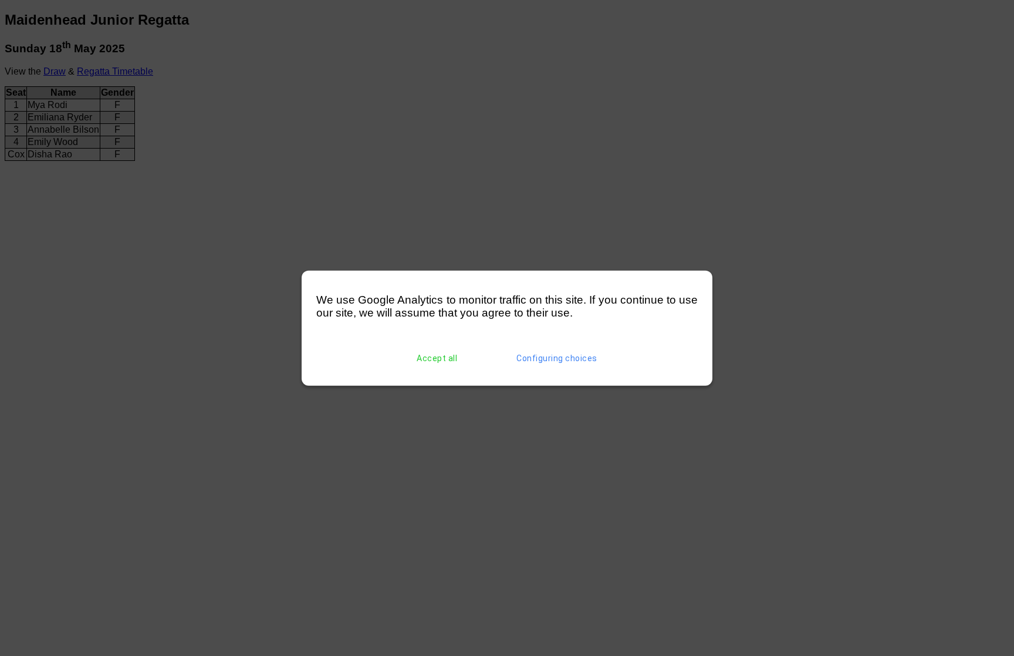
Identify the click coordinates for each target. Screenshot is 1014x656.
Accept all (437, 358)
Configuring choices (556, 358)
